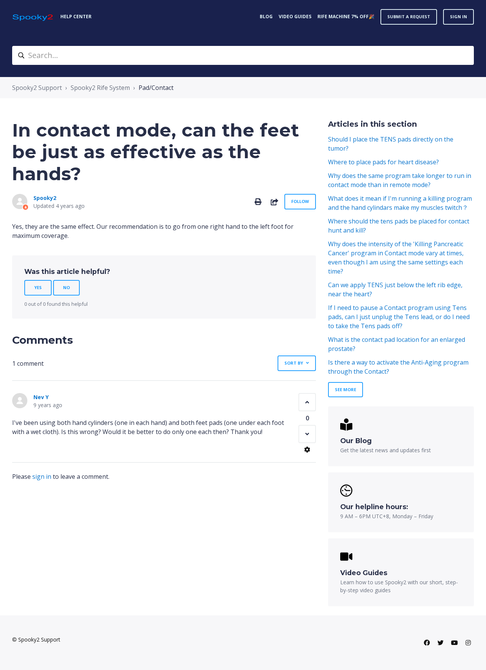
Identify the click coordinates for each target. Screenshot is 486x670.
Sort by (293, 363)
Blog (266, 16)
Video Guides (295, 16)
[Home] (33, 17)
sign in (41, 476)
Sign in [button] (458, 16)
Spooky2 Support (37, 87)
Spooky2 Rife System (100, 87)
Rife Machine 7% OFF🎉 (345, 16)
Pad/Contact (156, 87)
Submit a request (408, 16)
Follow (300, 201)
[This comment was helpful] (307, 402)
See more (345, 389)
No (66, 287)
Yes (38, 287)
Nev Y (41, 397)
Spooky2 (44, 197)
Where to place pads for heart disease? (383, 162)
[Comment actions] (307, 449)
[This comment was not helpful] (307, 434)
